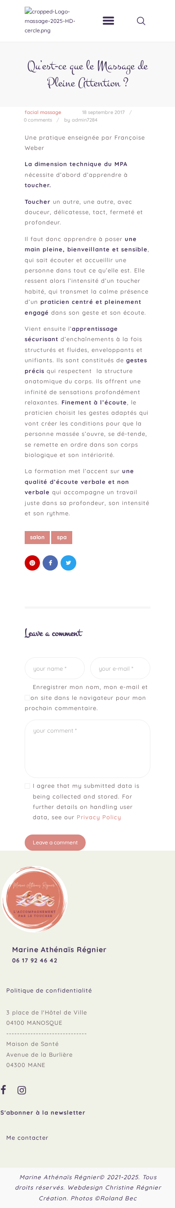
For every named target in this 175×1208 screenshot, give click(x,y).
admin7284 (84, 120)
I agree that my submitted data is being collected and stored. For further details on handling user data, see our (86, 801)
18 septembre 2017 (103, 112)
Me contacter (27, 1137)
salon (37, 537)
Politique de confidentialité (49, 990)
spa (62, 537)
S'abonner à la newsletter (43, 1112)
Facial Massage (43, 112)
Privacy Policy (99, 817)
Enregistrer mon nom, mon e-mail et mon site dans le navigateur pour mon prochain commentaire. (86, 697)
